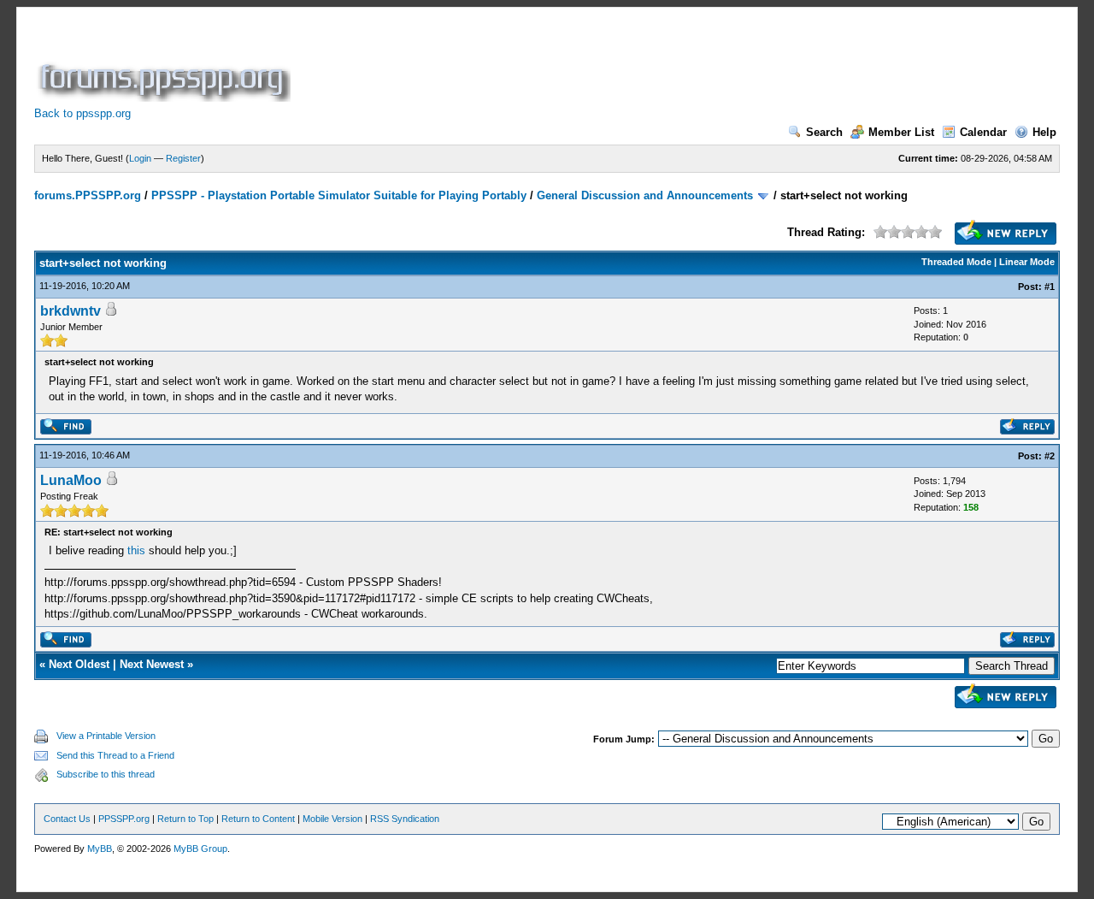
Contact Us (67, 818)
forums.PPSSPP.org (87, 195)
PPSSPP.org (124, 818)
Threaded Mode (956, 262)
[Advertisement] (605, 63)
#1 (1049, 286)
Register (183, 158)
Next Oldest (79, 664)
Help (1044, 132)
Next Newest (152, 664)
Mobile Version (332, 818)
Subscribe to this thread (105, 774)
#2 (1049, 456)
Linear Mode (1027, 262)
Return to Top (185, 818)
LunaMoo (71, 480)
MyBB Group (200, 848)
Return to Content (258, 818)
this (136, 550)
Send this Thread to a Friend (115, 755)
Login (140, 158)
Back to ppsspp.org (82, 113)
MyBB (99, 848)
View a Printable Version (106, 735)
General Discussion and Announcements (645, 195)
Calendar (983, 132)
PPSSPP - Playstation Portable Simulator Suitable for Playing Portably (338, 195)
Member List (901, 132)
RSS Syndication (404, 818)
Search (824, 132)
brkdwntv (70, 311)
